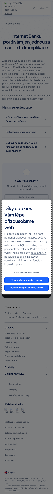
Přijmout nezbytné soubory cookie (26, 288)
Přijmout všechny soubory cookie (26, 280)
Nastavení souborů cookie (26, 273)
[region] (26, 247)
